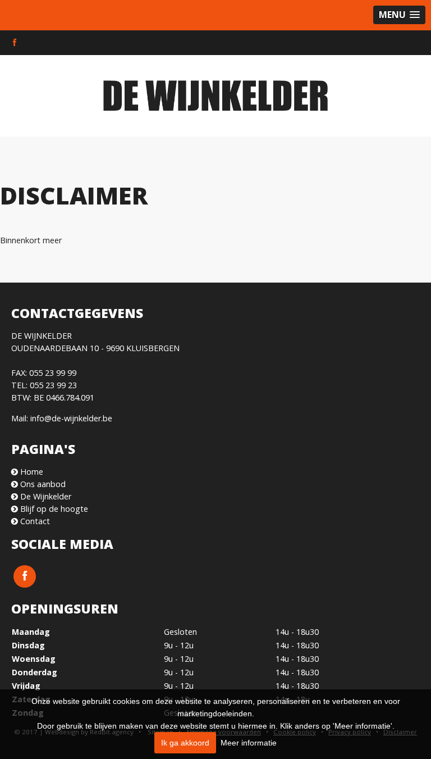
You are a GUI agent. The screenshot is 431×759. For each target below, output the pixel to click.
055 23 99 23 (53, 385)
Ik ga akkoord (185, 742)
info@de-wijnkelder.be (71, 418)
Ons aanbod (42, 484)
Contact (34, 521)
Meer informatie (249, 742)
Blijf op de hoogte (53, 508)
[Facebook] (14, 43)
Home (30, 471)
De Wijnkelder (44, 496)
